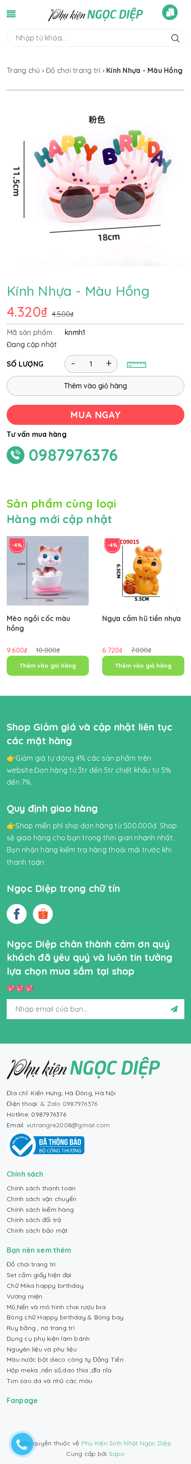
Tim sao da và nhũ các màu (49, 1381)
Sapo (117, 1454)
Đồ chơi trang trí (31, 1264)
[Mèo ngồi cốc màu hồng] (48, 571)
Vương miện (25, 1296)
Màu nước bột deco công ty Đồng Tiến (65, 1359)
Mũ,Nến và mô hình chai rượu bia (56, 1307)
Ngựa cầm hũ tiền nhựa (141, 618)
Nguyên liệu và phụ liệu (42, 1349)
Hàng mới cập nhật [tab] (59, 519)
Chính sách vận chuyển (41, 1199)
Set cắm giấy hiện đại (39, 1275)
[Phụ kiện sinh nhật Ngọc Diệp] (95, 13)
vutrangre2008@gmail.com (68, 1125)
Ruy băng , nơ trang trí (41, 1328)
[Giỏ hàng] (170, 12)
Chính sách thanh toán (41, 1188)
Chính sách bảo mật (37, 1230)
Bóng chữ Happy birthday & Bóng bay (65, 1317)
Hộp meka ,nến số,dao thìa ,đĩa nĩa (59, 1370)
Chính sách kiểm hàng (40, 1210)
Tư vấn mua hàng (37, 434)
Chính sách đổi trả (34, 1220)
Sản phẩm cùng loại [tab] (61, 503)
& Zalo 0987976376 (68, 1104)
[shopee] (43, 914)
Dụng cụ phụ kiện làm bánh (48, 1339)
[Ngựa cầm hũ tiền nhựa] (143, 571)
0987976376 (73, 455)
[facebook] (17, 914)
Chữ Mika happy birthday (45, 1286)
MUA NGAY (95, 414)
